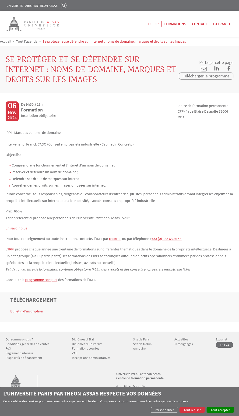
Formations (175, 23)
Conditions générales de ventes (27, 344)
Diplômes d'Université (87, 344)
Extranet (222, 23)
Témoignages (183, 344)
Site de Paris (141, 339)
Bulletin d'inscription (26, 311)
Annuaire (139, 348)
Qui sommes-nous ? (19, 339)
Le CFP (153, 23)
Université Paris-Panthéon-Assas (32, 5)
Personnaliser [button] (164, 410)
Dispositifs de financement (24, 358)
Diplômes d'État (83, 339)
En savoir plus (16, 228)
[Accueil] (20, 386)
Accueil (5, 41)
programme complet (41, 279)
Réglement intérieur (19, 353)
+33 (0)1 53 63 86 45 (166, 238)
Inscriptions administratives (91, 358)
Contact (199, 23)
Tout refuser (192, 410)
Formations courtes (85, 348)
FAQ (8, 348)
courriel (115, 238)
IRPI (11, 249)
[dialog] (119, 401)
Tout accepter (220, 410)
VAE (74, 353)
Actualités (181, 339)
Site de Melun (142, 344)
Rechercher (64, 5)
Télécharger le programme (206, 76)
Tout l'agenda (27, 41)
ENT (222, 345)
